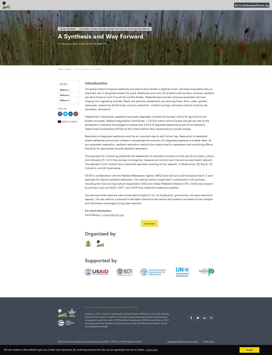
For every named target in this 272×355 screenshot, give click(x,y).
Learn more (149, 223)
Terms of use (208, 341)
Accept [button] (249, 350)
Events (68, 69)
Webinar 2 (65, 94)
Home (60, 69)
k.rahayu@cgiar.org (113, 215)
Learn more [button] (151, 350)
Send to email (69, 121)
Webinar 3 (65, 100)
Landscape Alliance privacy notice (183, 341)
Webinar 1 (65, 89)
